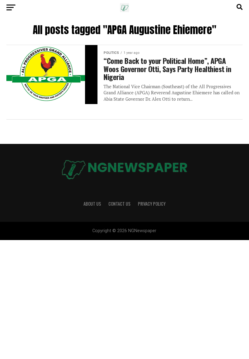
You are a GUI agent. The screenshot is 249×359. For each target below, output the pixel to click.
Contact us (119, 203)
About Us (92, 203)
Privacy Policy (151, 203)
